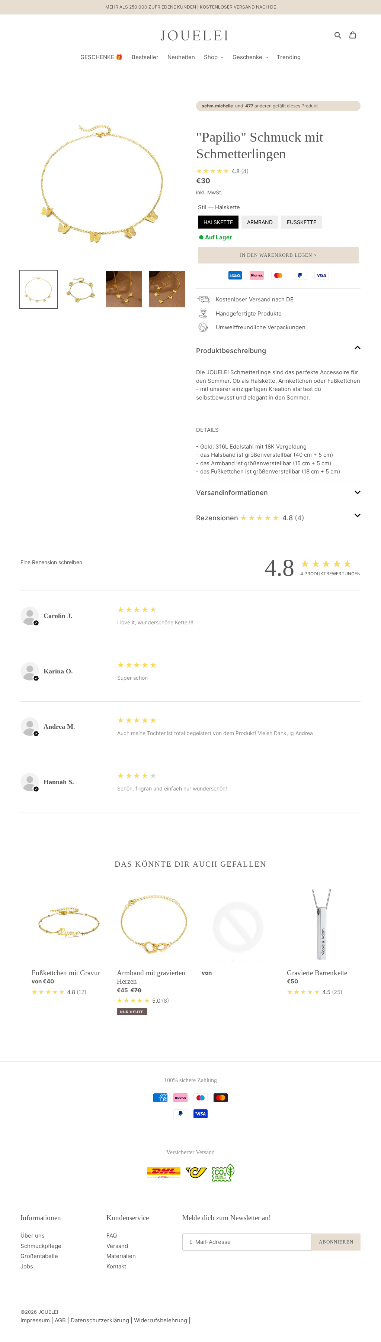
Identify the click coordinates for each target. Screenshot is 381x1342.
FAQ (111, 1235)
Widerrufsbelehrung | (162, 1320)
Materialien (121, 1255)
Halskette (218, 222)
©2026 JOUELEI (39, 1312)
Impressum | (37, 1320)
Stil (219, 207)
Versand (117, 1245)
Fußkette (301, 222)
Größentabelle (39, 1255)
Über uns (32, 1235)
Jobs (26, 1266)
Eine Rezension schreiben (51, 562)
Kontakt (116, 1266)
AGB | (63, 1320)
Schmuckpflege (40, 1245)
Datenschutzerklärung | (102, 1320)
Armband (260, 222)
